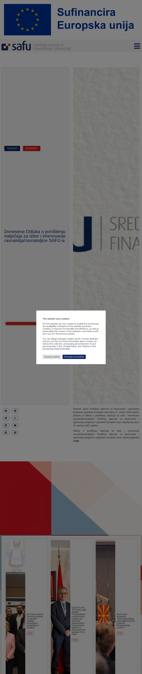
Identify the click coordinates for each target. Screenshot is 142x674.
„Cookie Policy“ (70, 346)
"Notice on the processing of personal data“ (69, 347)
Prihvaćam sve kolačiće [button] (74, 357)
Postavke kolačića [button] (51, 357)
